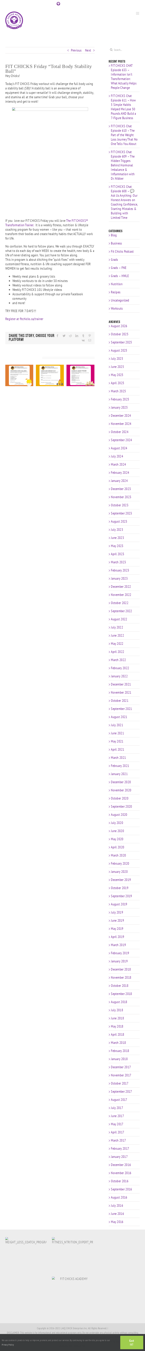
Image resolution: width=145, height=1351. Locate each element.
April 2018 (117, 1034)
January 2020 (119, 871)
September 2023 (121, 513)
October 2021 (119, 700)
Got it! (131, 1342)
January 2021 (119, 774)
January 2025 (119, 407)
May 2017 (117, 1124)
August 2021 (119, 717)
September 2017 (121, 1091)
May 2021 (117, 741)
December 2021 (121, 684)
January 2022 (119, 676)
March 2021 (118, 757)
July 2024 (117, 456)
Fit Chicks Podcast (122, 251)
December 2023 (121, 489)
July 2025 (117, 358)
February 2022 (120, 668)
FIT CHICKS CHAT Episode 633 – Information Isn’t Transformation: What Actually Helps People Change (124, 76)
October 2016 (119, 1181)
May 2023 (117, 546)
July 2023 (117, 529)
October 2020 (119, 798)
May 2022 (117, 643)
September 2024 (121, 440)
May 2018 (117, 1026)
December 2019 (121, 879)
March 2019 (118, 945)
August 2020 (119, 814)
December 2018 (121, 969)
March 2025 (118, 391)
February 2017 (120, 1148)
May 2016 (117, 1221)
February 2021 (120, 765)
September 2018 (121, 993)
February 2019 (120, 953)
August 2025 (119, 350)
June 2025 (117, 366)
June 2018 (117, 1018)
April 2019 (117, 936)
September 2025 (121, 342)
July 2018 (117, 1010)
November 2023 (121, 497)
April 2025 (117, 383)
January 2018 (119, 1059)
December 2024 (121, 415)
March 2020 (118, 855)
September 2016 (121, 1189)
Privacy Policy (8, 1344)
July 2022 (117, 627)
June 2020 (117, 831)
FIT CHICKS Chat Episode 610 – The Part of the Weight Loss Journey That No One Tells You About (124, 135)
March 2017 (118, 1140)
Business (116, 243)
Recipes (115, 292)
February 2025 (120, 399)
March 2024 (118, 464)
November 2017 (121, 1075)
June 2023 (117, 537)
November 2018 (121, 977)
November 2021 (121, 692)
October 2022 (119, 603)
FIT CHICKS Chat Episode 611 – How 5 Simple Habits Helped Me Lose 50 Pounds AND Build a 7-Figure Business (123, 106)
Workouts (117, 308)
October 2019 (119, 888)
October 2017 (119, 1083)
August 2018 (119, 1002)
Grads (114, 259)
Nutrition (117, 284)
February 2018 (120, 1050)
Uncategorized (120, 300)
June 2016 (117, 1213)
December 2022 (121, 586)
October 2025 (119, 334)
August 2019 (119, 904)
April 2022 (117, 651)
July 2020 (117, 822)
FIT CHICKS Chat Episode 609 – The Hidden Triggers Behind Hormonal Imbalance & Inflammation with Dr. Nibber (123, 165)
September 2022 (121, 611)
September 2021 (121, 708)
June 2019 (117, 920)
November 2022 (121, 594)
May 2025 (117, 374)
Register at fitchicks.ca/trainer (24, 319)
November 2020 (121, 790)
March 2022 (118, 660)
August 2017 (119, 1099)
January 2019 (119, 961)
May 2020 (117, 839)
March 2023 (118, 562)
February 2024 (120, 472)
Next (88, 50)
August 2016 (119, 1197)
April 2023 (117, 554)
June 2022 (117, 635)
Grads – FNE (118, 268)
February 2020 (120, 863)
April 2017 (117, 1132)
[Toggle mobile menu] (138, 13)
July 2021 (117, 725)
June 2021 (117, 733)
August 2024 (119, 448)
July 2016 (117, 1205)
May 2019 (117, 928)
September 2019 (121, 896)
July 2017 (117, 1107)
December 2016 (121, 1164)
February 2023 (120, 570)
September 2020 (121, 806)
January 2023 (119, 578)
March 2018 (118, 1042)
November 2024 (121, 423)
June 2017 (117, 1116)
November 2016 (121, 1173)
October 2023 (119, 505)
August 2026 (119, 326)
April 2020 (117, 847)
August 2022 (119, 619)
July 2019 (117, 912)
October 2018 (119, 985)
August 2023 (119, 521)
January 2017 (119, 1156)
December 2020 (121, 782)
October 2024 (119, 432)
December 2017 (121, 1067)
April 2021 (117, 749)
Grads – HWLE (120, 276)
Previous (76, 50)
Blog (114, 235)
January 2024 (119, 480)
